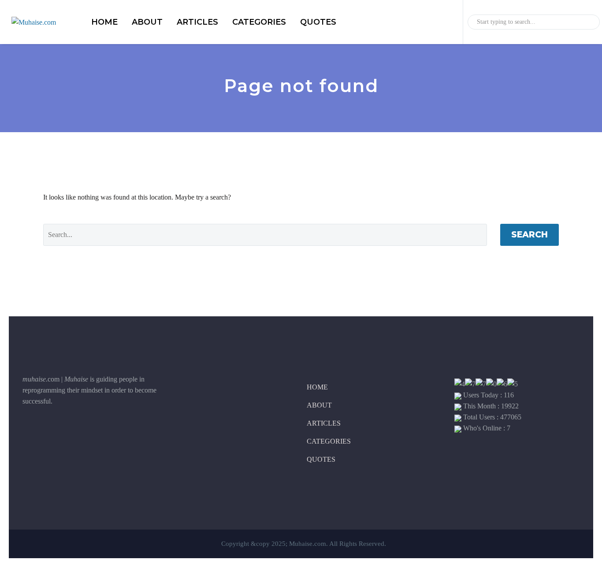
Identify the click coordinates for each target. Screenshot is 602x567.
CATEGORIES (259, 22)
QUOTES (318, 22)
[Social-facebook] (29, 430)
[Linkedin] (73, 430)
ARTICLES (197, 22)
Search (529, 235)
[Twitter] (51, 430)
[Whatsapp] (95, 430)
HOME (104, 22)
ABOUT (147, 22)
